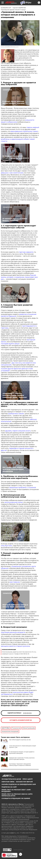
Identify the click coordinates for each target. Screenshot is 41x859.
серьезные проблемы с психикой (22, 487)
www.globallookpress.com (10, 47)
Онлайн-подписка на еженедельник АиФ (19, 784)
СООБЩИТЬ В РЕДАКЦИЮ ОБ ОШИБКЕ (16, 798)
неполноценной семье (13, 502)
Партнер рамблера (18, 849)
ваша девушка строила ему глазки (24, 131)
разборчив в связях (16, 414)
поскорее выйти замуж (10, 344)
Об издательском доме (11, 779)
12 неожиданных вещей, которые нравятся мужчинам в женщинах (21, 752)
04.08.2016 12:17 (6, 8)
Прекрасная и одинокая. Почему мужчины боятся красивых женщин (22, 758)
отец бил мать (6, 546)
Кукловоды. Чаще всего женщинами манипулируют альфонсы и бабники (20, 764)
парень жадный (32, 127)
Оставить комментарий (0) (21, 720)
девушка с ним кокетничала (12, 173)
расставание (14, 582)
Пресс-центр (28, 779)
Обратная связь (8, 782)
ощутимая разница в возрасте (13, 632)
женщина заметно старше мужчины (15, 646)
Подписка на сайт (9, 787)
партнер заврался (26, 252)
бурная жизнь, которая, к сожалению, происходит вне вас (19, 277)
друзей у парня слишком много (18, 431)
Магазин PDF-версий (24, 782)
